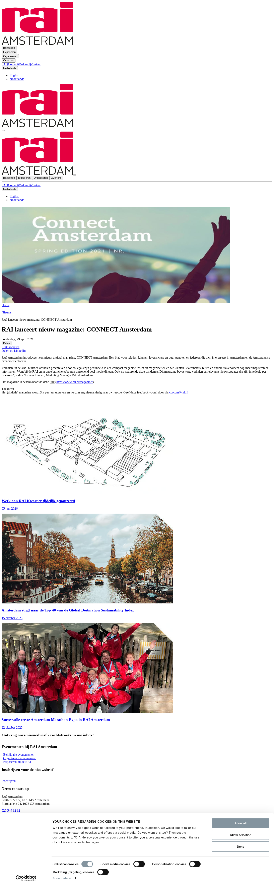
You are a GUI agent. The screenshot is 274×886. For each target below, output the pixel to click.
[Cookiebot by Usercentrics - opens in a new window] (26, 878)
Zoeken (36, 185)
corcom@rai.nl (178, 392)
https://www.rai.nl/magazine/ (74, 382)
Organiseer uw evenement (19, 758)
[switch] (139, 864)
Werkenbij (24, 185)
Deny (240, 846)
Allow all (240, 823)
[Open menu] (3, 130)
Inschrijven (9, 781)
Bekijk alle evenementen (18, 754)
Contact (13, 185)
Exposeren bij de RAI (17, 761)
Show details (62, 878)
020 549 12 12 (11, 810)
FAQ (5, 185)
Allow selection (240, 834)
